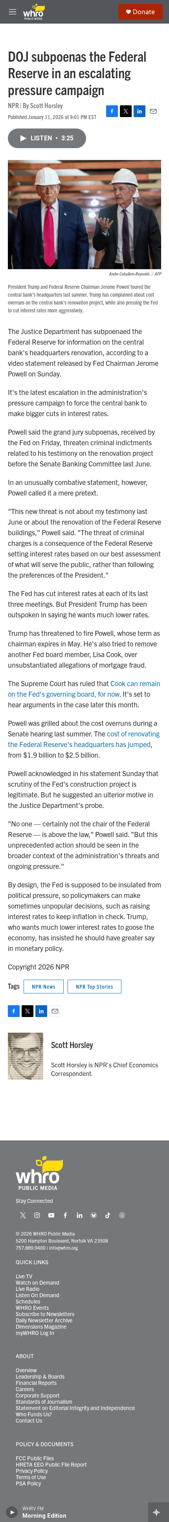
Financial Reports (36, 1383)
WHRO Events (32, 1308)
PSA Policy (28, 1483)
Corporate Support (38, 1395)
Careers (25, 1389)
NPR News (43, 986)
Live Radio (27, 1289)
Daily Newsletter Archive (44, 1320)
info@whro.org (63, 1247)
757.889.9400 (31, 1247)
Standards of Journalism (44, 1402)
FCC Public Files (35, 1458)
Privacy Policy (32, 1471)
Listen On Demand (37, 1295)
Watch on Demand (37, 1283)
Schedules (28, 1301)
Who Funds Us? (34, 1414)
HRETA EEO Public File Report (51, 1464)
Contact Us (29, 1420)
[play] (12, 1512)
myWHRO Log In (35, 1333)
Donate (144, 11)
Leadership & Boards (40, 1376)
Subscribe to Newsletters (45, 1314)
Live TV (24, 1276)
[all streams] (158, 1512)
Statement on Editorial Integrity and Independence (75, 1408)
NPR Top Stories (94, 986)
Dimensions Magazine (41, 1327)
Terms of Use (31, 1477)
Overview (26, 1370)
